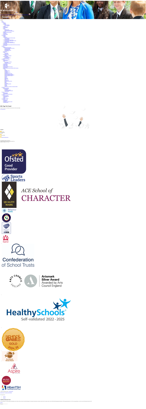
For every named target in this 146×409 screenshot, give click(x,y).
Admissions (4, 24)
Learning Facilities (5, 64)
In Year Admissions (7, 25)
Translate (7, 17)
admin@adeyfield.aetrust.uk (4, 137)
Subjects (4, 68)
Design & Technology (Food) (8, 73)
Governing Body (5, 27)
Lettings (4, 97)
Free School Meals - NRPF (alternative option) (10, 40)
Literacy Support (5, 65)
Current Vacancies (5, 92)
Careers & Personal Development (9, 90)
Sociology (6, 85)
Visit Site (1, 402)
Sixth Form (3, 87)
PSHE (5, 82)
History (6, 77)
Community (3, 94)
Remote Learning (5, 67)
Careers (4, 46)
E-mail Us (17, 12)
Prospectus (4, 31)
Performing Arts (7, 80)
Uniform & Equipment (6, 58)
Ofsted (4, 28)
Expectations (6, 89)
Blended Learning (5, 60)
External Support (5, 100)
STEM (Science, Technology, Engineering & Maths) (11, 86)
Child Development (7, 70)
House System (5, 51)
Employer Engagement (6, 96)
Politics (6, 81)
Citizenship (6, 71)
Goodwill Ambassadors (7, 57)
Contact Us (4, 23)
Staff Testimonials (5, 93)
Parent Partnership (7, 39)
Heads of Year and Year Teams (8, 30)
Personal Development (6, 54)
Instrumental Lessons (7, 49)
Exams (4, 61)
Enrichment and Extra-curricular (7, 47)
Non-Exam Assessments (8, 63)
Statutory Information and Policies (7, 32)
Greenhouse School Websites (8, 392)
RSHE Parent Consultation (8, 55)
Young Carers (6, 53)
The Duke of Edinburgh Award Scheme (9, 48)
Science (6, 84)
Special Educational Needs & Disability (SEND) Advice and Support (11, 44)
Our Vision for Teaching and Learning (8, 66)
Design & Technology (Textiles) (9, 75)
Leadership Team (7, 29)
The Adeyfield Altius (5, 95)
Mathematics (6, 78)
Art (5, 69)
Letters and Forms (7, 38)
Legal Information (11, 391)
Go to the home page (2, 109)
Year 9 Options (5, 45)
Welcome (4, 22)
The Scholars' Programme (8, 50)
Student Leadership (5, 56)
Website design (2, 392)
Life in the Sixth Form (6, 88)
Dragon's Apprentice (5, 98)
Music (5, 79)
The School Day (5, 33)
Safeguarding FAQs (5, 102)
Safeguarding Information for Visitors (7, 101)
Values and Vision (5, 34)
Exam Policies (6, 62)
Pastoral (4, 52)
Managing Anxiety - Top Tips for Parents (10, 42)
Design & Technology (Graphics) (9, 74)
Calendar (4, 26)
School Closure (5, 43)
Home (2, 21)
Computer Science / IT (7, 72)
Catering (4, 36)
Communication (5, 37)
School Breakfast (7, 41)
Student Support (7, 91)
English (6, 76)
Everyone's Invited (5, 99)
